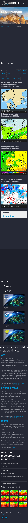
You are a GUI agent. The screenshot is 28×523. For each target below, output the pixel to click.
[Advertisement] (14, 45)
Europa (7, 26)
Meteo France (6, 467)
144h (25, 76)
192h (18, 78)
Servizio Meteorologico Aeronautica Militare (13, 476)
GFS (13, 26)
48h (9, 73)
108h (9, 76)
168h (9, 78)
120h (14, 76)
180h (13, 78)
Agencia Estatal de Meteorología (11, 463)
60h (14, 73)
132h (19, 76)
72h (20, 73)
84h (25, 73)
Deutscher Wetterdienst (8, 473)
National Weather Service (9, 480)
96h (4, 76)
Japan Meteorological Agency (10, 483)
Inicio (2, 26)
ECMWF (7, 216)
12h (19, 70)
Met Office (15, 447)
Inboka (3, 514)
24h (25, 70)
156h (4, 78)
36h (4, 73)
